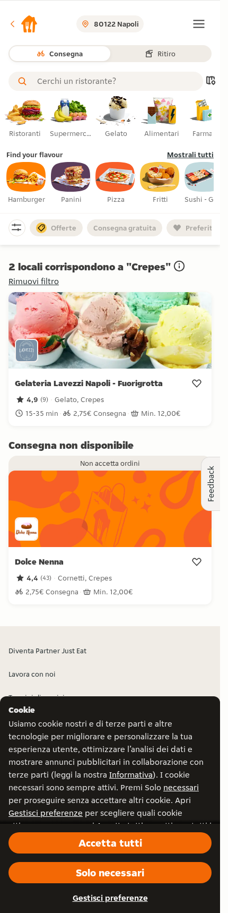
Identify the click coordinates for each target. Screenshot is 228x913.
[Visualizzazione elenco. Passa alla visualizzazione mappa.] (210, 81)
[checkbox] (26, 183)
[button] (23, 23)
